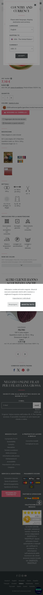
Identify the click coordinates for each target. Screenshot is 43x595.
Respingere (13, 304)
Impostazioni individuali (21, 298)
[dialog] (21, 297)
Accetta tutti (28, 304)
